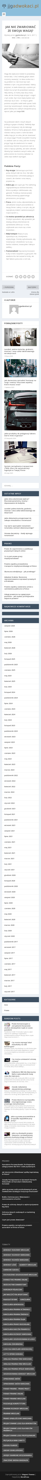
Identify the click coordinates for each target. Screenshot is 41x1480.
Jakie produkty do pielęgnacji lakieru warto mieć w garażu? (20, 434)
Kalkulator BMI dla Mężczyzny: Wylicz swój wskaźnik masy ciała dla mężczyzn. (20, 1074)
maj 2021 (8, 847)
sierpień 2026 (9, 626)
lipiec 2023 (8, 748)
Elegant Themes (28, 1474)
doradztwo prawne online (15, 1280)
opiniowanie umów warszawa (16, 1384)
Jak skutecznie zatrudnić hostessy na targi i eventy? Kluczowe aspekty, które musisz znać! (20, 382)
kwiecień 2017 (9, 975)
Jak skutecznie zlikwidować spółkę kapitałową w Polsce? (20, 1173)
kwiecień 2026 (9, 648)
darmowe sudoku (11, 1270)
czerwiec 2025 (9, 670)
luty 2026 (8, 653)
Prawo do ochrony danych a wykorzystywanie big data (20, 1205)
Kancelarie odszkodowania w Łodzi (19, 1339)
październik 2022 (11, 775)
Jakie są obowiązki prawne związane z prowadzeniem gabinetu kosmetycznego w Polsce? (18, 1135)
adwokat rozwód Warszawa (16, 1260)
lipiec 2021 (8, 836)
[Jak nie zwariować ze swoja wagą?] (20, 56)
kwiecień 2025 (9, 681)
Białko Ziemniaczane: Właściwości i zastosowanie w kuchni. (16, 1198)
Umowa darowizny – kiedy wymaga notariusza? (18, 534)
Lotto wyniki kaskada (13, 1354)
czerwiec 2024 (9, 709)
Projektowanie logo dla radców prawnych (17, 1429)
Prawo (6, 1010)
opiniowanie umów (11, 1379)
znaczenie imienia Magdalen (15, 1460)
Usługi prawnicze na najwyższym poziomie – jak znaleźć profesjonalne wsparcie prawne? (19, 596)
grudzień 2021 (9, 809)
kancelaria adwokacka (13, 1304)
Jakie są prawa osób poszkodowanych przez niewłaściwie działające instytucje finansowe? (20, 1190)
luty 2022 (8, 797)
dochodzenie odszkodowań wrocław (20, 1275)
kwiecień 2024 (9, 714)
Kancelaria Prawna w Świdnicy (16, 1309)
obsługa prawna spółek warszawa (18, 1369)
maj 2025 (8, 676)
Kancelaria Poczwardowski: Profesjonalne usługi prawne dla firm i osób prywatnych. (19, 1165)
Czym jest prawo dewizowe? (13, 1220)
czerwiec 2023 (9, 753)
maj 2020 (8, 914)
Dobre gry (10, 185)
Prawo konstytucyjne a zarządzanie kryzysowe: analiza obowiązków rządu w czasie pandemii (18, 1027)
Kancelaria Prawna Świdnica (15, 1314)
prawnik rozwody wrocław (15, 1408)
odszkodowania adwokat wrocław (19, 1374)
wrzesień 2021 (9, 825)
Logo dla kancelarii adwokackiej (17, 1349)
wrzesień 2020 (9, 892)
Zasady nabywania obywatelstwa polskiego (21, 1088)
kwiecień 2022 (9, 786)
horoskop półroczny (12, 1289)
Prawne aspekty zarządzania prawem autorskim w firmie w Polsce (17, 1226)
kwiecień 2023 (9, 764)
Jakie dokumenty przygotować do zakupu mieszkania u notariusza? (17, 519)
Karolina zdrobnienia (13, 1344)
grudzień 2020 (9, 875)
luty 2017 (8, 986)
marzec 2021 (9, 858)
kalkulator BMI (10, 1299)
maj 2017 (8, 969)
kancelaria (25, 1299)
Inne (13, 38)
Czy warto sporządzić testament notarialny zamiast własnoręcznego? (19, 527)
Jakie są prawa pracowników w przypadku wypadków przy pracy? (23, 1118)
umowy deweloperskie (13, 1450)
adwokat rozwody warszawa (16, 1255)
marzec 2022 (9, 792)
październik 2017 (11, 942)
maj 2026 (8, 642)
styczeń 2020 (9, 936)
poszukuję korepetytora (14, 1403)
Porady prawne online (13, 1394)
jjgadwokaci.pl (20, 35)
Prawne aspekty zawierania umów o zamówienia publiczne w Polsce (18, 588)
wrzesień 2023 (9, 737)
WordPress (25, 1477)
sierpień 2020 (9, 897)
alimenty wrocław (27, 1265)
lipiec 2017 (8, 958)
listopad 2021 (9, 814)
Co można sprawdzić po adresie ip (20, 217)
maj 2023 (8, 759)
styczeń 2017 (9, 991)
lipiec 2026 (8, 631)
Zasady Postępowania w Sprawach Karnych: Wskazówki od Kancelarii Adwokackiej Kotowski (19, 1182)
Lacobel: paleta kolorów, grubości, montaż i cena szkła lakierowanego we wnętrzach (19, 351)
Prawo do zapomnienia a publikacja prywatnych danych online (18, 550)
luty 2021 (8, 864)
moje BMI (20, 111)
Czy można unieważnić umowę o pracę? (24, 1060)
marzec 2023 (9, 770)
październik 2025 (11, 664)
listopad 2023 (9, 725)
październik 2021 (11, 820)
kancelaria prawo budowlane (16, 1324)
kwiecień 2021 (9, 853)
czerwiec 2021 (9, 842)
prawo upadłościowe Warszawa (17, 1418)
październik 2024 (11, 698)
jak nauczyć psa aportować (15, 1294)
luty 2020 (8, 931)
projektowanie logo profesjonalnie (19, 1435)
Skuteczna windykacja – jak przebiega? (19, 572)
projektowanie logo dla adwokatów (19, 1423)
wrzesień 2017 (9, 947)
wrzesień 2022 (9, 781)
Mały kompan (11, 234)
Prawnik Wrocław (11, 1413)
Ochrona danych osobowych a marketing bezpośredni (18, 1213)
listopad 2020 (9, 881)
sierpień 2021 (9, 831)
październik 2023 (11, 731)
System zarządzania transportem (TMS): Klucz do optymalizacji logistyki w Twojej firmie (18, 468)
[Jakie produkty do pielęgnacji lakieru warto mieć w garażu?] (20, 410)
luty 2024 (8, 720)
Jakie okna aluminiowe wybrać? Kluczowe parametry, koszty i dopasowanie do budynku (16, 501)
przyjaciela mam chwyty (14, 1440)
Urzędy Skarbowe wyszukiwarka (17, 1455)
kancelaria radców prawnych (16, 1329)
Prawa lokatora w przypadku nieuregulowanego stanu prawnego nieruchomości (19, 1102)
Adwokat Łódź (9, 1265)
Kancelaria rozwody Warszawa (17, 1334)
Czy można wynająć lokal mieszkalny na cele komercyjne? (18, 1044)
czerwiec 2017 (9, 964)
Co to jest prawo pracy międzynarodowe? (13, 557)
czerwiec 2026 (9, 637)
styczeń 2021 (9, 870)
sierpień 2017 (9, 953)
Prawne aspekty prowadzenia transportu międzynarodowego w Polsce (20, 565)
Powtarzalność (12, 251)
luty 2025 (8, 687)
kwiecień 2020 (9, 919)
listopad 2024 (9, 692)
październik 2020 (11, 886)
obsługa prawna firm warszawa (17, 1359)
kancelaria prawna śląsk (14, 1319)
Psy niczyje (10, 170)
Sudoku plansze (10, 1445)
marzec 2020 (9, 925)
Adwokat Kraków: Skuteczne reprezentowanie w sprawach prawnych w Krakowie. (20, 579)
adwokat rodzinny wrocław (16, 1250)
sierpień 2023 (9, 742)
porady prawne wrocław (14, 1399)
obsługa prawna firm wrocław (17, 1364)
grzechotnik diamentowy (14, 1285)
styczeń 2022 (9, 803)
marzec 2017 (9, 980)
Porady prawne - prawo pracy (16, 1389)
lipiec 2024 (8, 703)
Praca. (8, 202)
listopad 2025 (9, 659)
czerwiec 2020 (9, 908)
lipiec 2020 (8, 903)
